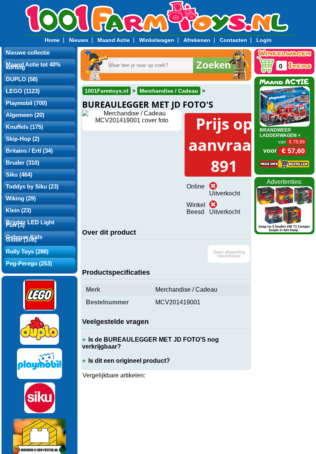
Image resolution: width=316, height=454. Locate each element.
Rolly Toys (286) (27, 252)
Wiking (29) (21, 198)
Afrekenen (196, 40)
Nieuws (78, 40)
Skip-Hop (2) (22, 139)
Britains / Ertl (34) (29, 151)
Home (52, 40)
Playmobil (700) (26, 103)
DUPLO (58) (22, 79)
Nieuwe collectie (28, 53)
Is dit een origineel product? (129, 360)
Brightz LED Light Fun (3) (30, 223)
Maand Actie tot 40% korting (33, 66)
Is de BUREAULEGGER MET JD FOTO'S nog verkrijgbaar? (150, 343)
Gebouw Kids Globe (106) (24, 238)
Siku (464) (19, 175)
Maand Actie (113, 40)
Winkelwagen (156, 40)
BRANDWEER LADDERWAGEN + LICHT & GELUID (280, 135)
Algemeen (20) (25, 115)
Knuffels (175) (24, 127)
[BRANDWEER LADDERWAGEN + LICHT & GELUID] (285, 106)
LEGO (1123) (23, 91)
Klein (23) (18, 210)
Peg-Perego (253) (29, 263)
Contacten (233, 40)
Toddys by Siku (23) (32, 187)
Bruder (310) (22, 163)
